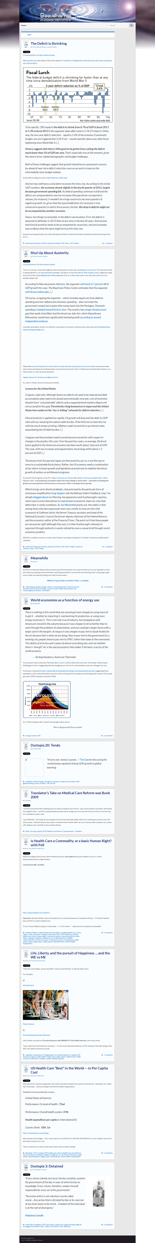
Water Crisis (58, 1226)
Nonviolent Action (37, 1226)
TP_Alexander (36, 749)
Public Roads (71, 1057)
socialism (42, 1059)
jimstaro (35, 561)
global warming (28, 783)
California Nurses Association (49, 933)
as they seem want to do (79, 275)
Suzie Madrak (39, 366)
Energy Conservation (67, 782)
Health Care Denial (71, 934)
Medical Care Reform (54, 831)
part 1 (57, 663)
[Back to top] (150, 1238)
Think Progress (88, 272)
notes (97, 272)
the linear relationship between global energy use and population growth (67, 671)
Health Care (40, 848)
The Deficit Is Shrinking (49, 43)
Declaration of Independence (44, 1055)
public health (41, 1057)
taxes (67, 243)
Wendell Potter (59, 942)
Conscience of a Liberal (64, 478)
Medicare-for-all (49, 938)
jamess (27, 848)
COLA (30, 934)
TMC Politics (74, 243)
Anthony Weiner (32, 933)
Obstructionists (29, 940)
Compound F (36, 603)
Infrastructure (28, 985)
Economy (49, 47)
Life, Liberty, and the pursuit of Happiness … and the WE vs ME (70, 955)
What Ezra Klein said (59, 178)
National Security (70, 589)
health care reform (30, 936)
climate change (41, 587)
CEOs (79, 933)
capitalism (29, 782)
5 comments (108, 933)
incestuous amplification (92, 478)
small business (48, 942)
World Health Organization (71, 1157)
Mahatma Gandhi (34, 1215)
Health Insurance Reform (72, 1153)
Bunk (27, 831)
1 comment (109, 243)
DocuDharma (77, 13)
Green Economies (39, 589)
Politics (55, 47)
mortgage (26, 1226)
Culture (50, 587)
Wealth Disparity (58, 1059)
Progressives (69, 940)
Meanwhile (39, 558)
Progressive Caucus (56, 940)
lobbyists (31, 938)
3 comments (108, 587)
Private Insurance (41, 940)
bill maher (29, 1153)
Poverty (26, 1057)
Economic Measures (62, 1055)
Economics (55, 782)
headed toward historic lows (51, 309)
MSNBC (70, 938)
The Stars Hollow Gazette (45, 55)
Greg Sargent (58, 493)
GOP (62, 934)
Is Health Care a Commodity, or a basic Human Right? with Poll (71, 843)
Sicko (30, 942)
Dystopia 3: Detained (47, 1166)
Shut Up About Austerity (50, 253)
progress (33, 1057)
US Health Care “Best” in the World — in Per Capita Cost (69, 1070)
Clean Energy (30, 587)
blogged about (40, 497)
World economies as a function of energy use (65, 600)
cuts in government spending (48, 272)
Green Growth (52, 589)
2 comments (108, 736)
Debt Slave (29, 1225)
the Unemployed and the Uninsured (36, 1035)
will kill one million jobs (37, 291)
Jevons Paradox (40, 783)
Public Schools (28, 1024)
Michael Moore (61, 938)
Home (23, 25)
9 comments (108, 1153)
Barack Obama (41, 47)
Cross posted (27, 55)
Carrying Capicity (36, 831)
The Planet (46, 590)
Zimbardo (67, 1226)
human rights (42, 936)
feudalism (37, 1225)
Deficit (57, 243)
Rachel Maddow (34, 1157)
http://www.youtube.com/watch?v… (37, 913)
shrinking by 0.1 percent (86, 270)
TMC (33, 47)
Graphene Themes (37, 1240)
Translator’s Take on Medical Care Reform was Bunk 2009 (70, 795)
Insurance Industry (54, 936)
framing (43, 934)
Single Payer (37, 942)
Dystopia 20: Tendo (45, 745)
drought (48, 782)
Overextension (68, 831)
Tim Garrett (86, 759)
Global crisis (59, 1225)
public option (61, 1057)
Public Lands (51, 1057)
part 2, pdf (65, 663)
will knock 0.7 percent (91, 284)
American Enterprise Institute (36, 243)
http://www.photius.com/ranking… (36, 1133)
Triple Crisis (49, 1226)
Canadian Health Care (68, 933)
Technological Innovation (32, 590)
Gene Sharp (50, 1225)
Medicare (39, 938)
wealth (48, 1059)
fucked (33, 736)
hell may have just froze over (79, 366)
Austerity (51, 243)
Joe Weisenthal (68, 504)
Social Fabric (33, 1059)
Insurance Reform (68, 936)
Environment (41, 961)
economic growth (59, 587)
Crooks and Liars (53, 366)
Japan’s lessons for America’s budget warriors (40, 377)
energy (28, 736)
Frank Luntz (51, 934)
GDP (62, 243)
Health (61, 589)
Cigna (25, 934)
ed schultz (36, 934)
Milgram (78, 1225)
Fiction (45, 1170)
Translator (28, 800)
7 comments (108, 1055)
